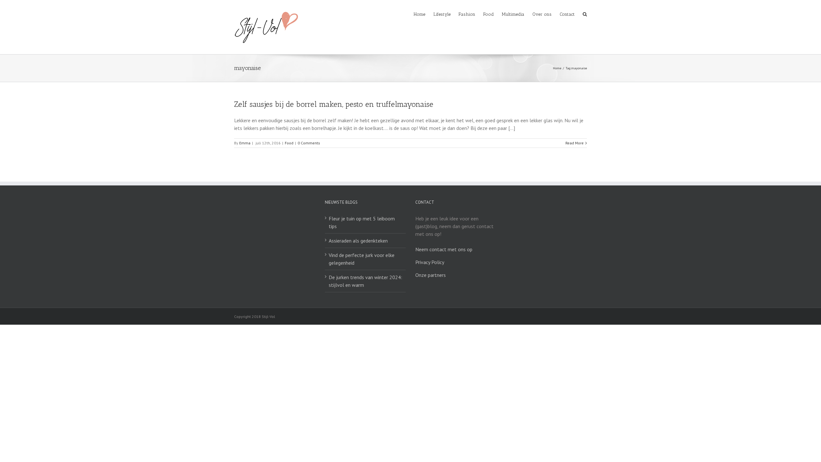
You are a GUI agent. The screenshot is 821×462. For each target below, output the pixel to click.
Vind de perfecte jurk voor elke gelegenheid (361, 259)
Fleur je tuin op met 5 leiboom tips (362, 222)
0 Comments (309, 143)
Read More (574, 143)
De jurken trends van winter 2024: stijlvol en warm (365, 281)
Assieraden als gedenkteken (358, 240)
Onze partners (430, 275)
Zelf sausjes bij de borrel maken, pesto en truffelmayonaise (333, 104)
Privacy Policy (429, 262)
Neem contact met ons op (443, 249)
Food (289, 143)
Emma (244, 143)
